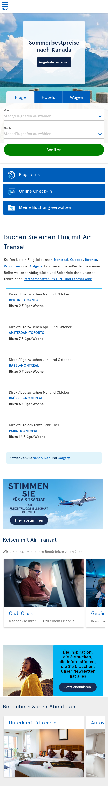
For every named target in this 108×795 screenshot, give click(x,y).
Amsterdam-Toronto (26, 332)
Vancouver (12, 266)
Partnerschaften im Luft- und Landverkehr (58, 278)
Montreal (61, 259)
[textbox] (54, 115)
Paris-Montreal (23, 430)
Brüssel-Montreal (26, 398)
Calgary (36, 266)
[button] (20, 97)
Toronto (91, 259)
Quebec (76, 259)
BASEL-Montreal (24, 365)
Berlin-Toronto (23, 299)
